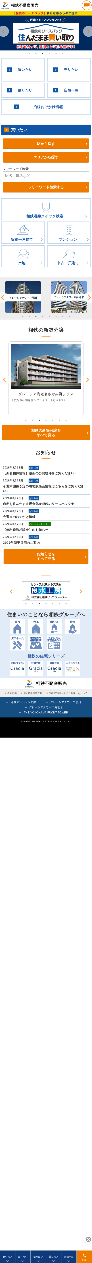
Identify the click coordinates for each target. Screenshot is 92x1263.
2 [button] (36, 53)
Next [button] (80, 591)
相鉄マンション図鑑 (23, 702)
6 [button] (63, 53)
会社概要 (12, 693)
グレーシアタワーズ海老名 (46, 707)
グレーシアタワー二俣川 (65, 702)
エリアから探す (46, 157)
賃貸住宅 (54, 668)
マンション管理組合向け (54, 643)
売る (35, 626)
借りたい (25, 90)
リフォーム (17, 643)
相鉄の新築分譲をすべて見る (46, 433)
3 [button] (42, 53)
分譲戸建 (35, 668)
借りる (54, 626)
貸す (72, 626)
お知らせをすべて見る (46, 556)
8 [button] (69, 316)
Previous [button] (11, 591)
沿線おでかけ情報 (48, 107)
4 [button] (49, 53)
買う (17, 626)
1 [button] (29, 53)
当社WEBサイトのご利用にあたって (68, 693)
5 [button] (56, 53)
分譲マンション (17, 668)
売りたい (71, 69)
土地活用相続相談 (35, 643)
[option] (46, 30)
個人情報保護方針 (32, 693)
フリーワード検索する (46, 187)
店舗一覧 (71, 90)
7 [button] (63, 316)
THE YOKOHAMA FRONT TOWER (46, 712)
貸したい (53, 1256)
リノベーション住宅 (72, 668)
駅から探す (46, 144)
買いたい (25, 69)
